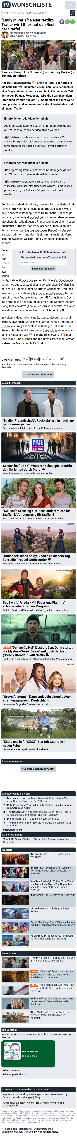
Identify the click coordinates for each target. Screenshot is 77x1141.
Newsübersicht (13, 829)
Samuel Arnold (49, 322)
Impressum (9, 1094)
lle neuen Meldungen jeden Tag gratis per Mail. (44, 257)
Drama (43, 359)
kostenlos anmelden (43, 268)
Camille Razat (63, 280)
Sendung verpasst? (12, 1131)
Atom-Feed (56, 1102)
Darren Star (50, 330)
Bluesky (20, 1102)
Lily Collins (35, 217)
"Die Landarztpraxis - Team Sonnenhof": (37, 800)
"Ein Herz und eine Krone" (40, 230)
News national (37, 32)
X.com (30, 1102)
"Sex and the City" (37, 339)
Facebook (8, 1102)
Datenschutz (58, 1094)
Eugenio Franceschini (39, 221)
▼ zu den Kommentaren (38, 374)
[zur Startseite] (27, 3)
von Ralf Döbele (18, 32)
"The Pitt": (36, 841)
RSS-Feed (42, 1102)
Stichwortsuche (43, 1128)
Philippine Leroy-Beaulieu (47, 293)
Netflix (34, 359)
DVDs (28, 1131)
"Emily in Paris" (45, 82)
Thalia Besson (37, 306)
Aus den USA (56, 359)
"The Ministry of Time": (39, 824)
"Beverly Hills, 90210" (46, 334)
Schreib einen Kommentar (38, 769)
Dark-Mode (9, 1105)
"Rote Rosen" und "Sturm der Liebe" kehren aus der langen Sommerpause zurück (39, 806)
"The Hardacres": (39, 813)
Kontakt (21, 1094)
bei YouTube (12, 1070)
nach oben (11, 1128)
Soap (26, 359)
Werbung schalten (38, 1094)
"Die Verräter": (32, 818)
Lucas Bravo (28, 280)
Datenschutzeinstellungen (18, 1097)
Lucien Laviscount (48, 317)
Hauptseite (25, 1128)
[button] (61, 21)
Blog (37, 1097)
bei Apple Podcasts (16, 1074)
